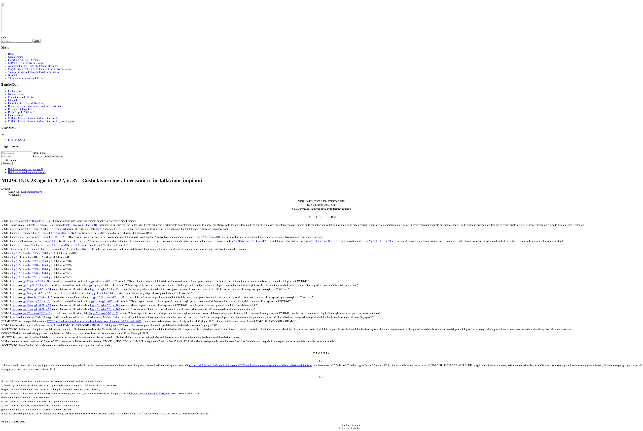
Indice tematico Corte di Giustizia (25, 103)
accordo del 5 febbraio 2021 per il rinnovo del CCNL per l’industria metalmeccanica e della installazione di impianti (250, 365)
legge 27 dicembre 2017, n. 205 (29, 261)
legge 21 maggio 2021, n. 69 (104, 301)
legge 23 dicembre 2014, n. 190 (60, 245)
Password (38, 156)
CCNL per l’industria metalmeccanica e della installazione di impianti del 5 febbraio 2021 (94, 321)
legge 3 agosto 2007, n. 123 (111, 229)
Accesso (7, 163)
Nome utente (40, 152)
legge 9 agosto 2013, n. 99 (377, 241)
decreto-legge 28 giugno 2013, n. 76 (319, 241)
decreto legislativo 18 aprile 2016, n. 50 (33, 221)
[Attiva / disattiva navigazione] (2, 134)
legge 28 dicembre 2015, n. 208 (29, 253)
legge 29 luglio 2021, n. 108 (105, 309)
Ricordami (10, 160)
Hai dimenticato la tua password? (25, 169)
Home (11, 53)
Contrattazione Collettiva (21, 97)
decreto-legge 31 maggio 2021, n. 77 (31, 309)
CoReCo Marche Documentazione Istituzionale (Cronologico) (41, 121)
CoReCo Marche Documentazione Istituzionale (33, 118)
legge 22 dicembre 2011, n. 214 (211, 237)
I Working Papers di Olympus (24, 60)
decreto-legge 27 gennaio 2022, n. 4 (31, 313)
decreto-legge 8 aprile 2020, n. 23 (30, 285)
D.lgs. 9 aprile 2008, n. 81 (22, 112)
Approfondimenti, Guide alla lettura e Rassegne (33, 66)
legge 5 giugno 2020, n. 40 (101, 285)
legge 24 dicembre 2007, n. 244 (57, 233)
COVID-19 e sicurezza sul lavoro (26, 63)
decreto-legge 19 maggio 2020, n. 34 (31, 289)
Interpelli (12, 100)
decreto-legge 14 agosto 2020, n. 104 (31, 293)
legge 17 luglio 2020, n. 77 (104, 289)
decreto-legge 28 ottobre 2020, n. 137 (32, 297)
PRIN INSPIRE (16, 139)
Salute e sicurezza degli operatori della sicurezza (33, 72)
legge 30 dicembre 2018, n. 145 (29, 265)
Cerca (4, 37)
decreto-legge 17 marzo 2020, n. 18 (31, 281)
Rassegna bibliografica (20, 109)
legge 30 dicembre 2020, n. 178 (29, 273)
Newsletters (14, 75)
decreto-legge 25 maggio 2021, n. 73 (31, 305)
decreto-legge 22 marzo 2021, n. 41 (31, 301)
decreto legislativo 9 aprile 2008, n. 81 (32, 229)
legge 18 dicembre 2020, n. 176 (107, 297)
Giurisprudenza (16, 94)
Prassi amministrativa (31, 191)
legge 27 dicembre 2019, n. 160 (29, 269)
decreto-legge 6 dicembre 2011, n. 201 (46, 237)
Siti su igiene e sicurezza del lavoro (26, 78)
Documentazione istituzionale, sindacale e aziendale (35, 106)
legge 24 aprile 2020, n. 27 (103, 281)
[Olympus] (100, 31)
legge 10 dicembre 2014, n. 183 (248, 241)
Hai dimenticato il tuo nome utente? (27, 172)
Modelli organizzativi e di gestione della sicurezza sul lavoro (40, 69)
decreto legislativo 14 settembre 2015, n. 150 (62, 241)
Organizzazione (16, 57)
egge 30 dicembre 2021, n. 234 (29, 277)
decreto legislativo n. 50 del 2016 (79, 225)
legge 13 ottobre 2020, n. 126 (106, 293)
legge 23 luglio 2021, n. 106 (105, 305)
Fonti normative (16, 91)
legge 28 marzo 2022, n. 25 (103, 313)
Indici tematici (15, 115)
